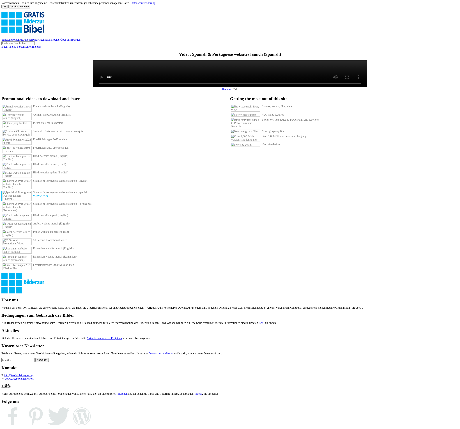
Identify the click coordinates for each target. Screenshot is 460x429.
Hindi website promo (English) (50, 155)
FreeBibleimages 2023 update (50, 139)
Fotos (15, 39)
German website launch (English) (52, 114)
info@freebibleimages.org (18, 375)
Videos (198, 393)
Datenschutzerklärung (143, 2)
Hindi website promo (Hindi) (49, 164)
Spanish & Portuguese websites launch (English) (60, 180)
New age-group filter (273, 131)
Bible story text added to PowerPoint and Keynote (290, 119)
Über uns (65, 39)
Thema (12, 46)
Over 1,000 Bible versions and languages (285, 136)
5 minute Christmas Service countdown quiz (58, 131)
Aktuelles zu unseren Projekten (104, 338)
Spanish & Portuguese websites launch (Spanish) (60, 194)
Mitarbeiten (53, 39)
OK (4, 6)
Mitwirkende (40, 39)
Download (227, 89)
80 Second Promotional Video (50, 240)
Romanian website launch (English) (53, 248)
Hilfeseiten (121, 393)
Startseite (6, 39)
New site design (271, 144)
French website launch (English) (51, 106)
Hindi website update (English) (50, 172)
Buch (4, 46)
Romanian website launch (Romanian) (55, 256)
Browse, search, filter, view (277, 106)
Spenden (75, 39)
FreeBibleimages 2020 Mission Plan (53, 264)
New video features (273, 114)
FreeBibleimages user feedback (50, 147)
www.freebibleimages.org (19, 378)
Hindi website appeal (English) (50, 215)
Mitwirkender (33, 46)
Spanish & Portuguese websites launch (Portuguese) (62, 203)
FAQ (261, 322)
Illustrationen (25, 39)
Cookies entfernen (19, 6)
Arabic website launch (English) (51, 223)
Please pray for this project (48, 122)
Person (21, 46)
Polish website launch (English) (51, 231)
